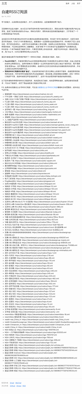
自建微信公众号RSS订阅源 (47, 87)
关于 (78, 3)
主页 (4, 3)
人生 (73, 3)
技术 (67, 3)
